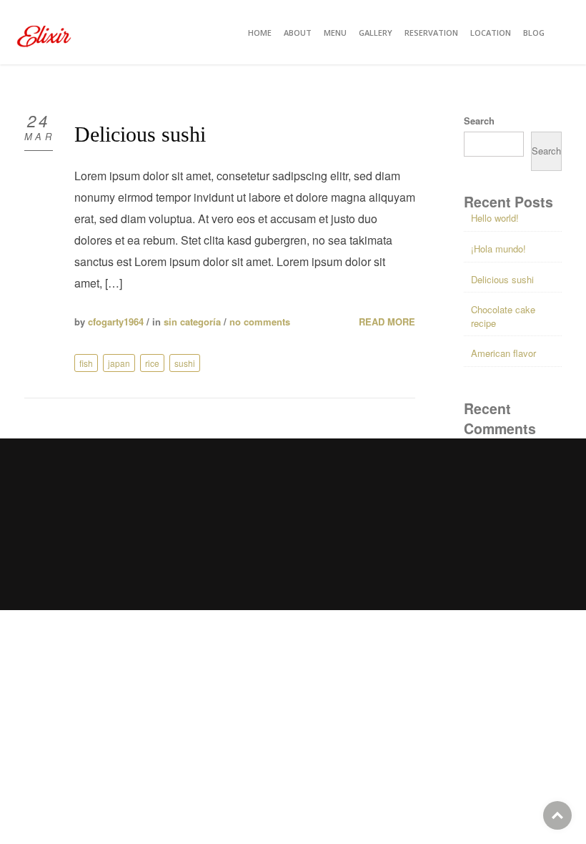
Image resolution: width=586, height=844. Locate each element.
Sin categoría (192, 321)
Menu (335, 32)
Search (479, 120)
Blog (534, 32)
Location (490, 32)
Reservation (431, 32)
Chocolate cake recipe (503, 316)
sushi (184, 363)
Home (260, 32)
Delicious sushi (140, 134)
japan (119, 363)
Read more (387, 321)
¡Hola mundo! (498, 248)
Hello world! (495, 218)
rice (152, 363)
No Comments (259, 321)
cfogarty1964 (116, 321)
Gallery (375, 32)
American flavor (503, 353)
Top (557, 815)
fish (86, 363)
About (298, 32)
